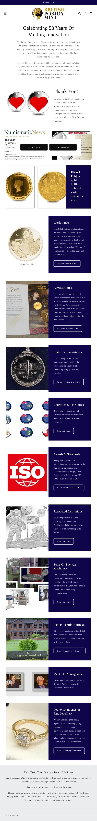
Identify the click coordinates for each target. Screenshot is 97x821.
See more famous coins (67, 329)
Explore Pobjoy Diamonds (69, 751)
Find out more (34, 147)
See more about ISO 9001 (69, 488)
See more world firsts (67, 263)
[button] (5, 13)
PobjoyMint (16, 815)
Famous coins (63, 147)
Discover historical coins (68, 382)
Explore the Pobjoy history (69, 651)
